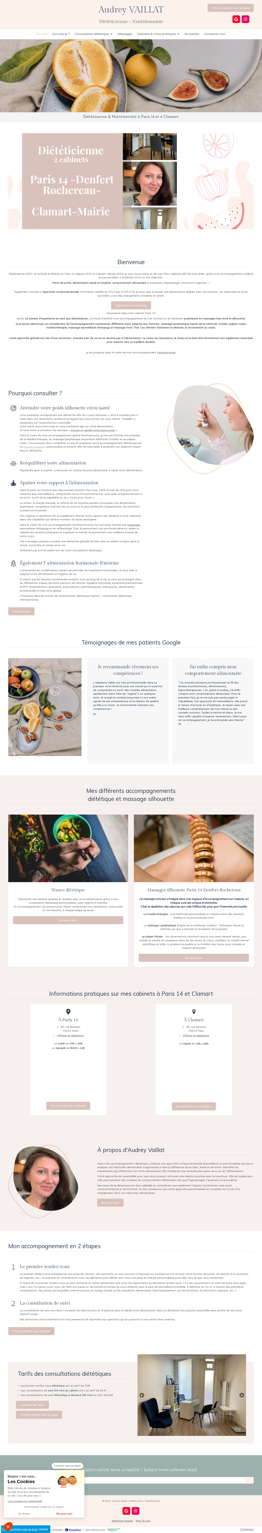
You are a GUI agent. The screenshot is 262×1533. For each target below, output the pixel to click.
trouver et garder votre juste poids (93, 430)
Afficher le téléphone (70, 1035)
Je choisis (24, 1513)
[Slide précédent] (141, 1395)
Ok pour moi (64, 1513)
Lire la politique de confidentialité (25, 1501)
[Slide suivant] (241, 1395)
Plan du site (143, 1520)
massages (133, 524)
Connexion (247, 1529)
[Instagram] (245, 19)
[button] (8, 1526)
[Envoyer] (249, 1480)
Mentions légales (122, 1520)
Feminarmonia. (166, 352)
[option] (128, 711)
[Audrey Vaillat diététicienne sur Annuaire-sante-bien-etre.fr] (113, 1530)
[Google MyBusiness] (236, 19)
